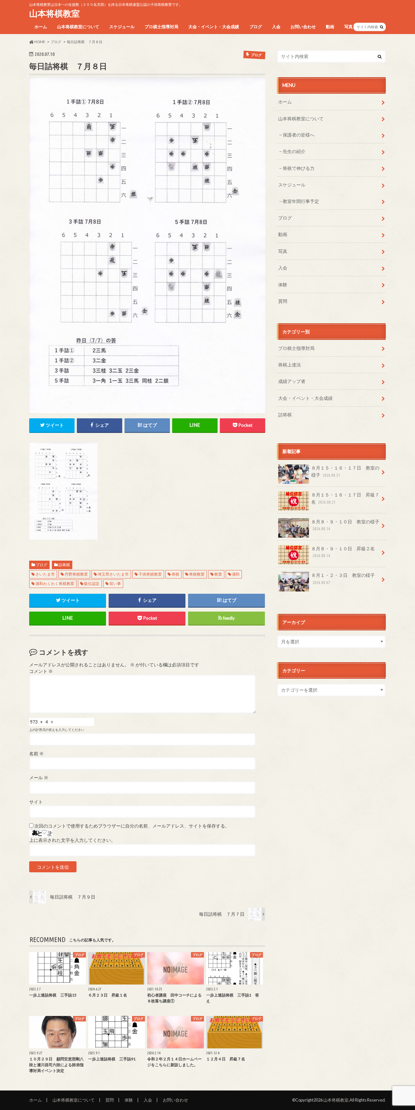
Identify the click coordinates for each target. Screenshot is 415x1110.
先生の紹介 (294, 151)
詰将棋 (64, 564)
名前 (36, 753)
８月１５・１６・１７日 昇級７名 (345, 498)
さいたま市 (45, 574)
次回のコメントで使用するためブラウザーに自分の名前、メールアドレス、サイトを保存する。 (132, 826)
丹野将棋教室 (76, 574)
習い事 (115, 583)
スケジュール (122, 26)
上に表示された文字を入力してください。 (72, 840)
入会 (276, 26)
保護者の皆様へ (298, 134)
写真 (348, 26)
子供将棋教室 (150, 574)
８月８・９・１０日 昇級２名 (343, 552)
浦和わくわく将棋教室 (54, 583)
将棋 (175, 574)
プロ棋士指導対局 (161, 26)
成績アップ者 (291, 381)
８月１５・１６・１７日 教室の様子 (345, 471)
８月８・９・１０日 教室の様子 (345, 525)
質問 (282, 301)
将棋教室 (197, 574)
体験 (282, 284)
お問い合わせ (303, 26)
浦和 (236, 574)
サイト (36, 802)
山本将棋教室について (78, 26)
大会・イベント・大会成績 (213, 26)
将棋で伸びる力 (298, 168)
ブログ (255, 26)
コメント (41, 671)
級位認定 (92, 583)
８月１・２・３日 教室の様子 (343, 578)
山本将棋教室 (54, 13)
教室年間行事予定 (301, 201)
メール (38, 777)
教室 (218, 574)
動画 (330, 26)
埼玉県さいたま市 (113, 574)
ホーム (40, 26)
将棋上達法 (289, 364)
